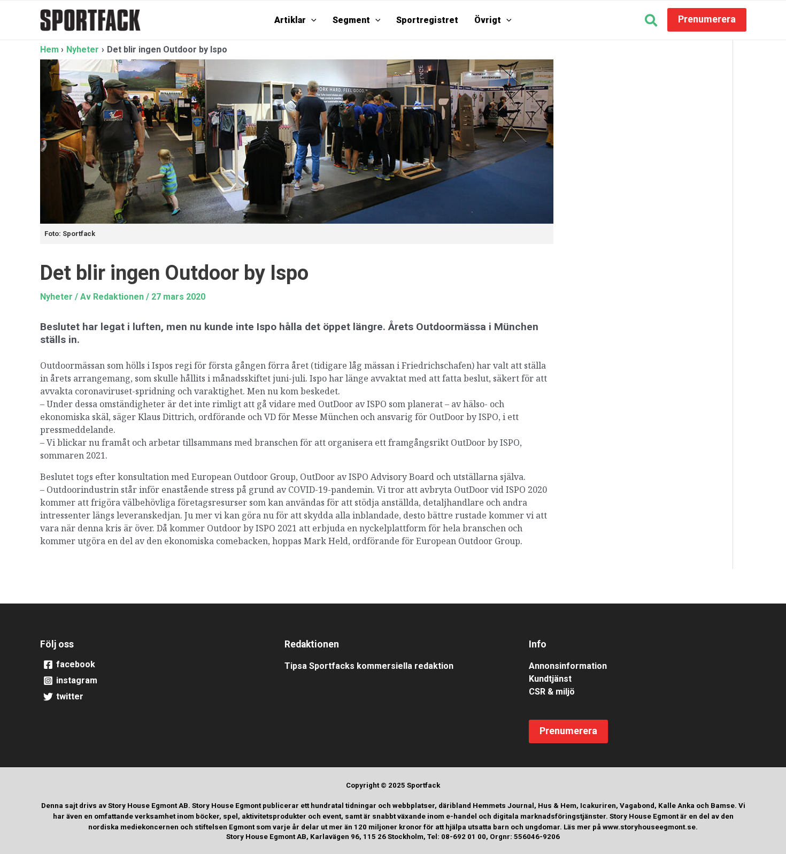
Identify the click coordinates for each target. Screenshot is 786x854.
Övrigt (487, 20)
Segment (351, 20)
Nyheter (56, 297)
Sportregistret (427, 20)
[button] (311, 20)
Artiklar (290, 20)
